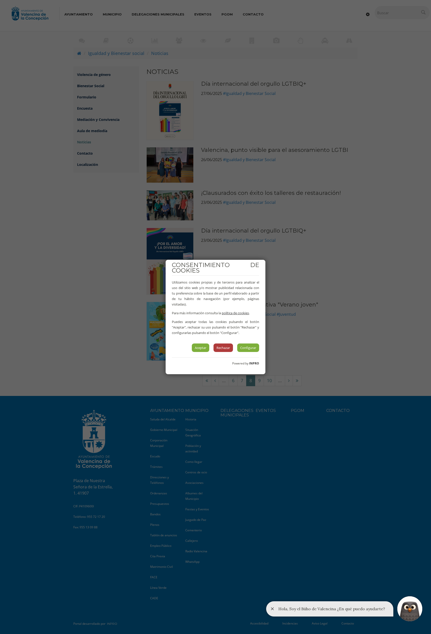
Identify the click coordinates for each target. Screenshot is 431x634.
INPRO (254, 363)
